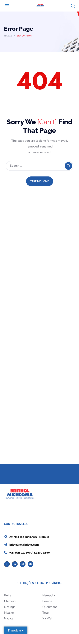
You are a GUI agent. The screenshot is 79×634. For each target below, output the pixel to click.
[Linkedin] (15, 564)
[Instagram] (23, 564)
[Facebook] (7, 564)
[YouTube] (30, 564)
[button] (73, 6)
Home (8, 36)
